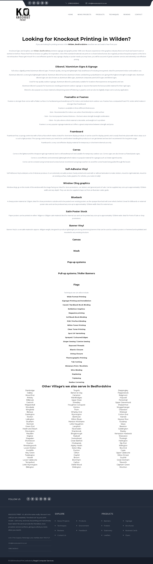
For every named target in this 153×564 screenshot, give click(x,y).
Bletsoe (30, 412)
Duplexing (76, 374)
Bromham (76, 460)
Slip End (123, 443)
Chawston (123, 410)
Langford (76, 426)
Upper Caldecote (123, 453)
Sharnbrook (76, 431)
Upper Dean (76, 400)
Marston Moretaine (76, 422)
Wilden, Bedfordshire (77, 44)
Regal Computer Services (43, 561)
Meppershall (30, 405)
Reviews (60, 530)
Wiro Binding (76, 370)
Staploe (30, 436)
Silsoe (123, 424)
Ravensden (76, 429)
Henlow (76, 407)
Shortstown (30, 441)
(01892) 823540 (73, 3)
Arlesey (30, 398)
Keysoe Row (123, 419)
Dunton (76, 450)
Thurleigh (123, 438)
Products (82, 521)
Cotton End (123, 414)
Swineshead (76, 438)
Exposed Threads (76, 345)
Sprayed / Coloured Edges (76, 337)
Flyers (128, 535)
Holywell (123, 398)
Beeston (123, 426)
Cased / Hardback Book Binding (76, 305)
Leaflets (107, 535)
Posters (107, 526)
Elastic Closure (76, 350)
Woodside (30, 407)
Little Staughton (76, 424)
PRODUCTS (100, 14)
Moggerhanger (123, 407)
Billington (30, 467)
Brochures (130, 526)
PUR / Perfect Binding (76, 321)
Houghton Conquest (76, 405)
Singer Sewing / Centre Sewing (76, 341)
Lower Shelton (30, 448)
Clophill (76, 455)
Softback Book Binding (76, 317)
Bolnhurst (76, 417)
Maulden (30, 433)
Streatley (76, 402)
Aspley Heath (76, 445)
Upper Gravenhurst (123, 402)
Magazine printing (77, 313)
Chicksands (76, 443)
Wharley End (76, 412)
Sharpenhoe (123, 405)
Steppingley (123, 390)
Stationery (108, 530)
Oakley (30, 393)
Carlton (76, 462)
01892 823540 (13, 548)
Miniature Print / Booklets (76, 366)
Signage (129, 521)
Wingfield (30, 410)
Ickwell (30, 457)
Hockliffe (30, 450)
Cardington (30, 414)
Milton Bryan (76, 419)
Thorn (76, 410)
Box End (123, 448)
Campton (76, 395)
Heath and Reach (30, 429)
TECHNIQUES (114, 14)
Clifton (76, 453)
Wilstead (123, 412)
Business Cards (131, 530)
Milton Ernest (123, 455)
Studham (30, 422)
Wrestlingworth (29, 445)
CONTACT (138, 14)
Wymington (76, 414)
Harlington (123, 441)
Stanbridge (30, 390)
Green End (29, 426)
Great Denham (123, 460)
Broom (76, 457)
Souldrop (123, 422)
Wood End (29, 395)
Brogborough (76, 433)
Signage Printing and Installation (76, 301)
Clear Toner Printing (76, 329)
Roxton (30, 417)
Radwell (76, 436)
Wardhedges (76, 398)
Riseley (123, 431)
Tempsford (29, 462)
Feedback (83, 530)
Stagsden (30, 438)
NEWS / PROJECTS (84, 14)
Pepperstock (123, 393)
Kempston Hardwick (123, 433)
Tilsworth (123, 462)
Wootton (123, 467)
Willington (123, 445)
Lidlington (30, 419)
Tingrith (76, 390)
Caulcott (29, 402)
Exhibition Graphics (76, 309)
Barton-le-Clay (76, 393)
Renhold (29, 424)
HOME (70, 14)
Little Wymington (29, 465)
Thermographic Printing (76, 358)
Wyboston (123, 436)
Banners (107, 521)
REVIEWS (126, 14)
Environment (84, 526)
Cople (123, 450)
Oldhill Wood (76, 465)
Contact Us (61, 535)
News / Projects (63, 521)
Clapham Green (123, 465)
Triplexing (76, 378)
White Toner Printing (76, 325)
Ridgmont (123, 395)
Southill (123, 457)
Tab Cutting (76, 362)
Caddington (123, 429)
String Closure (76, 354)
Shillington (76, 467)
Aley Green (30, 453)
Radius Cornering (76, 382)
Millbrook (30, 400)
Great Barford (76, 441)
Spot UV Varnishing (76, 333)
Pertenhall (123, 400)
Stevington (30, 431)
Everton (30, 443)
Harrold (123, 417)
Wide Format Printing (76, 297)
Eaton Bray (76, 448)
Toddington (30, 455)
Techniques (61, 526)
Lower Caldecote (30, 460)
